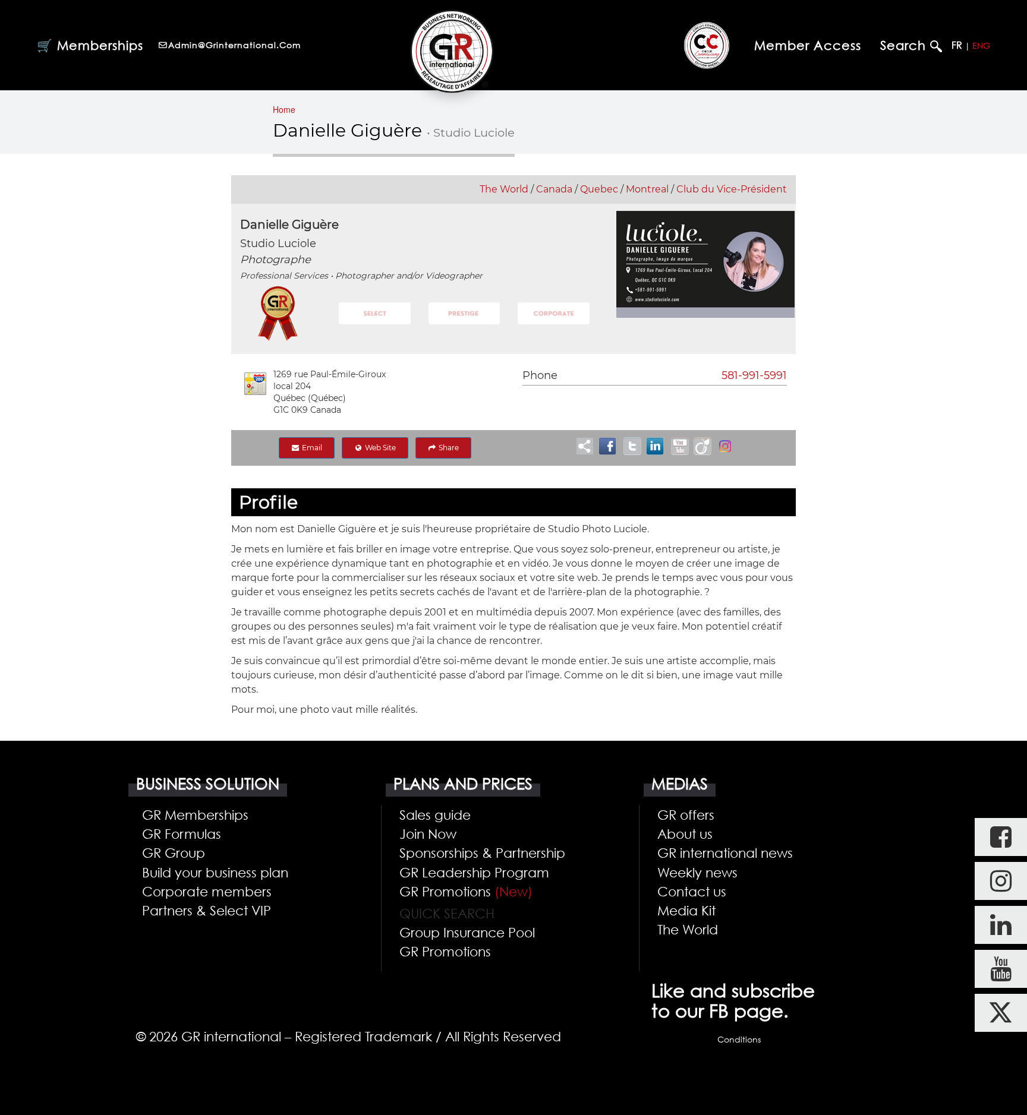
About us (685, 833)
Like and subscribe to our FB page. (733, 1000)
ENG (981, 45)
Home (284, 109)
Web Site (379, 447)
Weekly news (697, 872)
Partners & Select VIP (206, 910)
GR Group (173, 852)
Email (311, 447)
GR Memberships (195, 814)
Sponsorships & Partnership (482, 852)
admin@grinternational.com (234, 45)
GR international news (725, 852)
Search (905, 45)
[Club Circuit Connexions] (706, 44)
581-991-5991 (754, 375)
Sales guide (435, 814)
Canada (554, 189)
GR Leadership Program (474, 872)
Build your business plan (215, 872)
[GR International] (451, 51)
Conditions (739, 1039)
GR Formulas (181, 833)
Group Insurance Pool (467, 932)
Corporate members (207, 891)
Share (448, 447)
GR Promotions (466, 891)
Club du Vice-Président (731, 189)
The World (504, 189)
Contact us (691, 891)
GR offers (685, 814)
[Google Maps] (255, 383)
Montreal (647, 189)
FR (957, 45)
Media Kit (686, 910)
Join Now (427, 833)
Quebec (599, 189)
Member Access (807, 45)
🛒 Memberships (90, 45)
